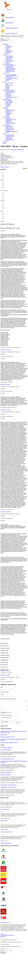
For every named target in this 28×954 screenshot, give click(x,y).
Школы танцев (9, 85)
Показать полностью (5, 670)
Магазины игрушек (10, 136)
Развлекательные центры (11, 78)
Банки (7, 108)
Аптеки (7, 45)
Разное (4, 143)
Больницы (8, 49)
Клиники (8, 47)
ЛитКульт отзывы (5, 809)
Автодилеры (8, 118)
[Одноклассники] (26, 168)
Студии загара (9, 58)
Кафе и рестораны (7, 99)
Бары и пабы (8, 103)
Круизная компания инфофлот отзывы (9, 742)
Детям (4, 133)
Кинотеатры (8, 79)
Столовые (8, 105)
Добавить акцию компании (11, 33)
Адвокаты (8, 114)
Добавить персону (9, 22)
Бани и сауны (9, 77)
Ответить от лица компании (7, 356)
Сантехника (8, 95)
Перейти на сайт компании (7, 157)
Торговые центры (10, 67)
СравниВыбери (4, 922)
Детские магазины (10, 134)
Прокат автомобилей (10, 123)
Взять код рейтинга (5, 166)
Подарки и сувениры (10, 65)
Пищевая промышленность (12, 131)
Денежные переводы (10, 110)
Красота (5, 54)
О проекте (3, 934)
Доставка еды (9, 100)
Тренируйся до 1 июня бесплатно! (8, 787)
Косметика (8, 59)
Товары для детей (10, 139)
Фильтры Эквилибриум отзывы (8, 736)
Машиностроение (10, 129)
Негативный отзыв (6, 717)
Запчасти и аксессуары (11, 119)
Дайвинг (8, 87)
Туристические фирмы (11, 74)
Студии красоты (9, 55)
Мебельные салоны (10, 69)
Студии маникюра (10, 60)
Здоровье (5, 44)
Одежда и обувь (9, 66)
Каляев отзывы (4, 734)
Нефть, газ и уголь (10, 127)
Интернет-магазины (10, 71)
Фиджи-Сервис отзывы (6, 831)
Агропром (8, 130)
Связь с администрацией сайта (7, 935)
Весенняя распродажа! (5, 774)
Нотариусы (8, 112)
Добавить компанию (9, 17)
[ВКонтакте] (24, 168)
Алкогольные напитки (11, 68)
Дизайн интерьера (10, 92)
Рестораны (8, 104)
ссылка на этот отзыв (5, 349)
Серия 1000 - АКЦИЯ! (6, 749)
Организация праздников (11, 75)
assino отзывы (4, 820)
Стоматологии (9, 46)
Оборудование (9, 126)
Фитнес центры (9, 57)
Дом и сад (8, 93)
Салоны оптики (9, 51)
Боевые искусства (10, 82)
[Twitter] (25, 168)
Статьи (4, 142)
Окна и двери (9, 94)
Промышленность (7, 125)
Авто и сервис (6, 117)
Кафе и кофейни (9, 101)
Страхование (8, 113)
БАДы (7, 48)
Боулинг (7, 86)
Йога (7, 84)
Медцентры (8, 52)
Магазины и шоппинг (8, 64)
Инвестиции (8, 111)
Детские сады (9, 137)
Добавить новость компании (11, 28)
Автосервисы (9, 120)
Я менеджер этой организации (17, 149)
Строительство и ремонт (8, 90)
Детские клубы (9, 138)
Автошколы (8, 121)
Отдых (4, 73)
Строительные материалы (11, 97)
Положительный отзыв (7, 715)
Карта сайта (3, 936)
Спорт (4, 81)
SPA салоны (8, 61)
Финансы (5, 107)
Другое (7, 53)
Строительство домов (10, 91)
